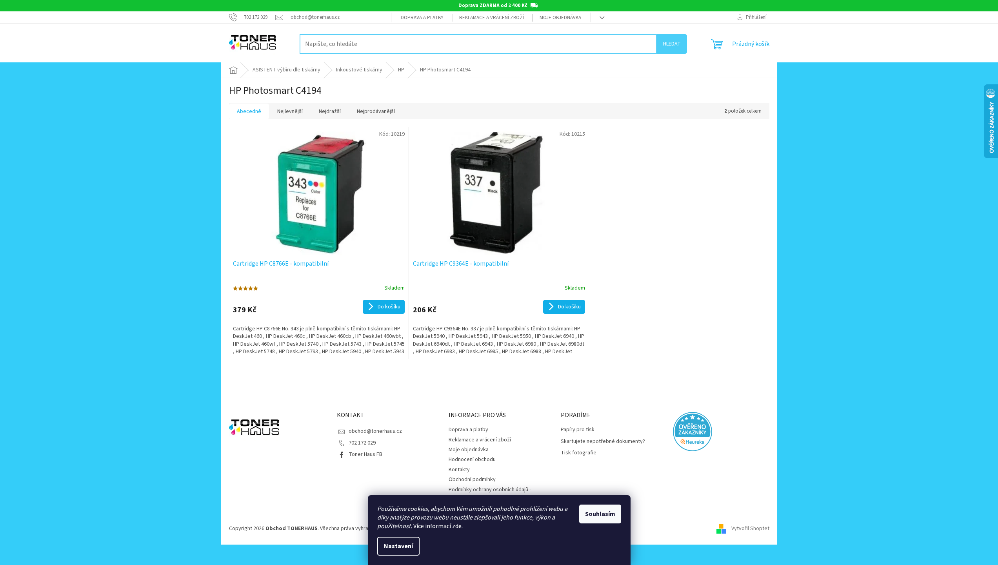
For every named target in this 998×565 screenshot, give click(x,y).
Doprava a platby (422, 17)
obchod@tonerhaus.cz (375, 431)
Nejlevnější (290, 111)
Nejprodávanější (376, 111)
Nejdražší (330, 111)
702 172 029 (362, 443)
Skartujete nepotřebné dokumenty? (603, 441)
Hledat (672, 44)
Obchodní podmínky (472, 479)
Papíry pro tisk (577, 430)
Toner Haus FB (365, 454)
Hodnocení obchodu (472, 459)
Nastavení (398, 546)
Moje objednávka (560, 17)
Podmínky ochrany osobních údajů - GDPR (490, 493)
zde (457, 526)
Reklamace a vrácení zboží (491, 17)
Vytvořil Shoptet (750, 528)
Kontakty (459, 470)
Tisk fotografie (578, 453)
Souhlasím (600, 514)
